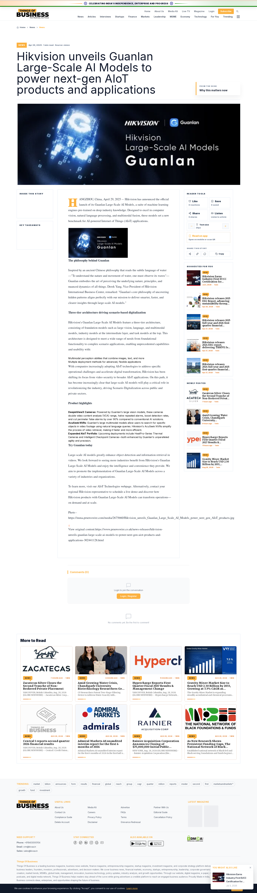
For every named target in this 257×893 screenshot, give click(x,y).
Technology (200, 16)
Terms (124, 817)
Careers (91, 812)
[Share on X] (190, 254)
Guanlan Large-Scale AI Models (114, 204)
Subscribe (225, 11)
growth (22, 790)
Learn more (132, 888)
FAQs (123, 812)
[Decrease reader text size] (191, 226)
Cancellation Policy (163, 817)
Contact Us (60, 812)
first (207, 784)
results (84, 784)
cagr (139, 784)
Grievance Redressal (131, 822)
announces (60, 784)
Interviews (105, 16)
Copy (221, 254)
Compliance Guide (63, 817)
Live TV (186, 11)
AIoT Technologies (108, 486)
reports (173, 784)
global (108, 784)
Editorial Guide (160, 812)
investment (45, 790)
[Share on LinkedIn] (197, 254)
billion (47, 784)
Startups (119, 16)
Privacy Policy (95, 817)
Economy (185, 16)
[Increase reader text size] (225, 226)
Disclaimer (93, 822)
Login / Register (128, 596)
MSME (173, 16)
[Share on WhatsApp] (205, 254)
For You (215, 16)
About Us (159, 11)
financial (96, 784)
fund (32, 790)
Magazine (199, 11)
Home (147, 11)
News (81, 16)
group (129, 784)
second (196, 784)
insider (184, 784)
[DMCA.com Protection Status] (195, 838)
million (161, 784)
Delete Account (62, 822)
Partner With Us (161, 807)
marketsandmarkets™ (223, 784)
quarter (150, 784)
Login (211, 11)
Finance (132, 16)
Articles (92, 16)
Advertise (125, 807)
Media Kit (173, 11)
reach (119, 784)
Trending (228, 16)
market (36, 784)
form (73, 784)
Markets (145, 16)
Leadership (160, 16)
